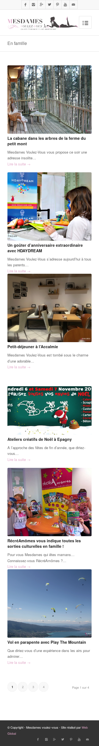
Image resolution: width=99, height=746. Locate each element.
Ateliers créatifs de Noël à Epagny (39, 439)
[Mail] (73, 4)
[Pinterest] (57, 4)
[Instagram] (33, 4)
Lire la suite (19, 164)
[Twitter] (49, 4)
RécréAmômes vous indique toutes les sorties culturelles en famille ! (44, 543)
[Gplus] (41, 4)
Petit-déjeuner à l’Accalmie (32, 346)
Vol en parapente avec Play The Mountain (46, 642)
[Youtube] (65, 4)
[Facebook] (25, 4)
